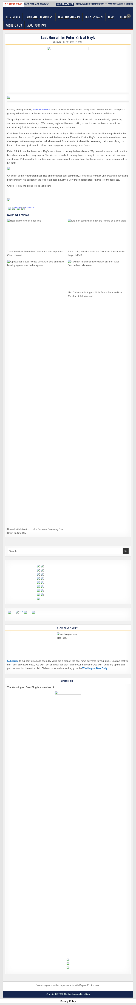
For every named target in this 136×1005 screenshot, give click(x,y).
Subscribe (12, 661)
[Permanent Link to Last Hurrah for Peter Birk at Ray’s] (68, 67)
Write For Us (14, 25)
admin (58, 42)
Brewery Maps (94, 17)
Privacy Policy (68, 1001)
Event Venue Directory (39, 17)
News (111, 17)
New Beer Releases (69, 17)
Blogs (123, 17)
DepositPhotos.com (89, 985)
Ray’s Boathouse (41, 109)
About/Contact (36, 25)
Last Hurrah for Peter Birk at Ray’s (68, 37)
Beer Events (13, 17)
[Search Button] (128, 16)
